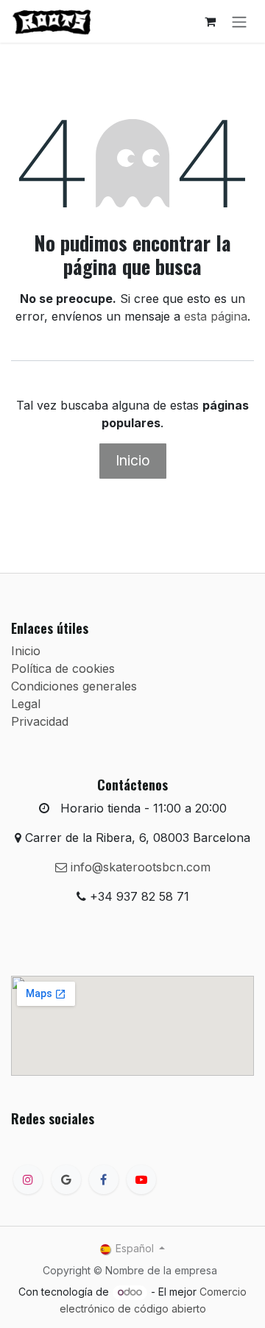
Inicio (133, 460)
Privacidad (39, 721)
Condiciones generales (74, 686)
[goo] (66, 1179)
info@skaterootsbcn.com (139, 867)
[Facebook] (104, 1179)
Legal (25, 703)
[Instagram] (28, 1179)
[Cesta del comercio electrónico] (210, 21)
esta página (215, 316)
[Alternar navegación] (239, 21)
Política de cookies (63, 668)
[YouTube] (141, 1179)
